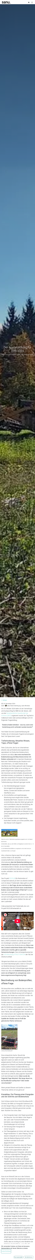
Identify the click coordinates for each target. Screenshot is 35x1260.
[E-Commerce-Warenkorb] (28, 2)
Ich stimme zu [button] (28, 1257)
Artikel (5, 700)
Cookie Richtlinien (6, 1251)
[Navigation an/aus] (32, 2)
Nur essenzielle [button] (18, 1257)
